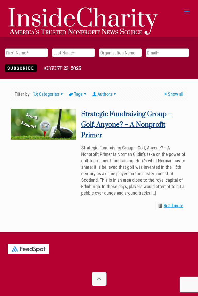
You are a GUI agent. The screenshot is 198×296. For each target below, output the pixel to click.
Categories (49, 94)
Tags (78, 94)
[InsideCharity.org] (83, 11)
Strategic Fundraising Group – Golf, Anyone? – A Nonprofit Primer (126, 125)
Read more (173, 205)
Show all (175, 94)
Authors (104, 94)
